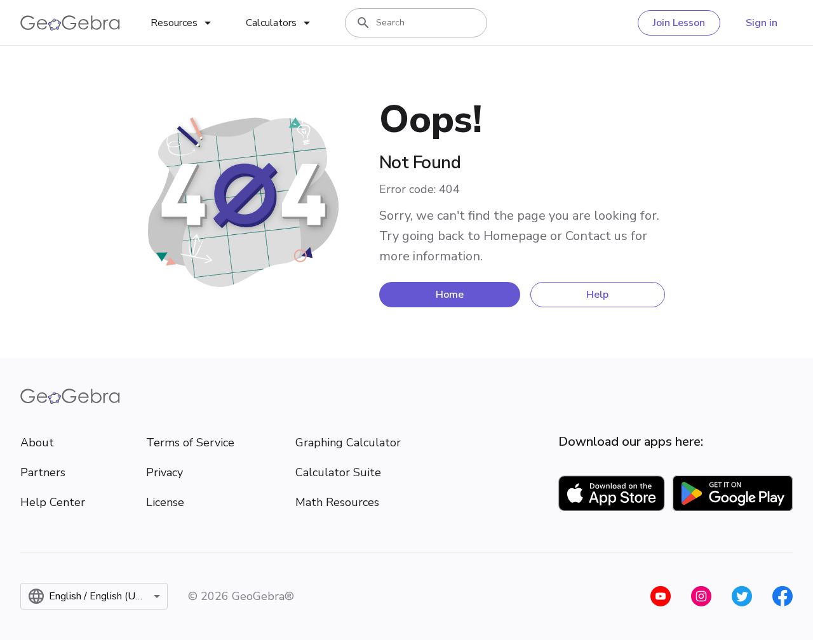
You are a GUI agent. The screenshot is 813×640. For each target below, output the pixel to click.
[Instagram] (701, 596)
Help (597, 295)
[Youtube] (660, 596)
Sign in (761, 23)
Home (450, 295)
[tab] (183, 22)
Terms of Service (190, 442)
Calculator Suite (338, 472)
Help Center (52, 502)
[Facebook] (782, 596)
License (165, 502)
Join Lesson (679, 23)
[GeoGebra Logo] (70, 22)
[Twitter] (742, 596)
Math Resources (337, 502)
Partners (42, 472)
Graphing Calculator (348, 442)
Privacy (164, 472)
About (37, 442)
